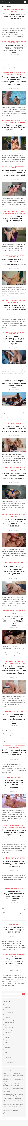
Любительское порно (11, 1035)
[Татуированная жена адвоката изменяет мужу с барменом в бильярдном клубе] (14, 637)
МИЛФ (8, 74)
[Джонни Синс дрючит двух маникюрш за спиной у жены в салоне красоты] (14, 492)
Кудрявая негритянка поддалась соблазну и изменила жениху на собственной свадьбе (14, 894)
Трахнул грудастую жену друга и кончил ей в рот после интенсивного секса (14, 307)
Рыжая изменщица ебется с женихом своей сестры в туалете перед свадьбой (14, 172)
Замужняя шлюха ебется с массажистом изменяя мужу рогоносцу (14, 832)
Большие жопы (6, 120)
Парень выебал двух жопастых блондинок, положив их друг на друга (13, 1074)
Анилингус (5, 166)
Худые (19, 777)
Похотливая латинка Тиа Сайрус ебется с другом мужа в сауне (14, 929)
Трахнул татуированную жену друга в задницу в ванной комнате (14, 16)
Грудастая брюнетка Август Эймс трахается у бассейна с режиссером (13, 1095)
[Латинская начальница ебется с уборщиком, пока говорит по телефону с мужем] (14, 357)
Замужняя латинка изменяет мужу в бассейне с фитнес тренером (14, 127)
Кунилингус (22, 41)
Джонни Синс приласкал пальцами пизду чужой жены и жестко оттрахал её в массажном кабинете (14, 669)
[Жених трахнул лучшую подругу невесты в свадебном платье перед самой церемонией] (14, 588)
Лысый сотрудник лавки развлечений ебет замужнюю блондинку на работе (14, 717)
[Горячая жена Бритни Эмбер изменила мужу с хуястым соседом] (14, 234)
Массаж (12, 663)
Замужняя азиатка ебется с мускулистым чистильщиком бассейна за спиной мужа (14, 80)
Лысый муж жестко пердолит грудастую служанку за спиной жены (14, 47)
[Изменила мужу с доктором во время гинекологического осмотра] (14, 278)
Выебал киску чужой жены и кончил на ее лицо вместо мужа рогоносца (14, 752)
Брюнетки (17, 9)
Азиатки (5, 72)
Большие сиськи (9, 9)
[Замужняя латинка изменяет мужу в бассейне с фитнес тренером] (14, 143)
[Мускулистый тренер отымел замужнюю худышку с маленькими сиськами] (14, 801)
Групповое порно (8, 469)
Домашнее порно (10, 1025)
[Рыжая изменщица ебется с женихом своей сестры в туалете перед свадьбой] (14, 189)
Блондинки (5, 41)
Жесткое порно (9, 1027)
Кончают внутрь (18, 825)
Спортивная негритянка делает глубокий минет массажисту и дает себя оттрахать (13, 1100)
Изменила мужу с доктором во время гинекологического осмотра (14, 261)
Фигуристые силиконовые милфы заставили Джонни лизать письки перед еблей (13, 1089)
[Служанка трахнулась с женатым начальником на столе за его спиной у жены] (14, 445)
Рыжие (14, 167)
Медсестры (8, 1040)
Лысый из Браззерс (8, 2)
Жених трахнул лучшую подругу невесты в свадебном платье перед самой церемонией (14, 570)
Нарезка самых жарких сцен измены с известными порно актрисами (14, 383)
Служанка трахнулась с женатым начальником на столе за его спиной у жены (14, 428)
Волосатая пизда (9, 1020)
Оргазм (19, 302)
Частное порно (9, 1062)
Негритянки (19, 888)
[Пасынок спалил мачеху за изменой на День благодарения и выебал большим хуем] (14, 540)
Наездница (14, 11)
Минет (22, 9)
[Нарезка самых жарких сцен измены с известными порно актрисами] (14, 399)
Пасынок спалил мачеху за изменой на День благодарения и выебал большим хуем (14, 522)
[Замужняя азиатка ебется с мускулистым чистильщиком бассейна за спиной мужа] (14, 98)
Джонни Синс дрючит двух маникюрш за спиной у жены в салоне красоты (14, 475)
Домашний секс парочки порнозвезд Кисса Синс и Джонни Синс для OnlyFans (12, 1112)
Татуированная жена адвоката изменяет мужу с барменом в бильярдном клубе (14, 619)
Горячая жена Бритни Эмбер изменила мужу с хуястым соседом (14, 218)
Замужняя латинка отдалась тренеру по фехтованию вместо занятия (14, 962)
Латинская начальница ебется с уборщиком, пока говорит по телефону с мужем (14, 340)
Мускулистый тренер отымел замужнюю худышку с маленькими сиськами (14, 783)
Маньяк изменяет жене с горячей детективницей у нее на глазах (14, 863)
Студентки (8, 1057)
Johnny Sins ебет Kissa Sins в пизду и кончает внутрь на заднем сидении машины (13, 1079)
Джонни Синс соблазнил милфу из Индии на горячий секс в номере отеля (13, 1105)
